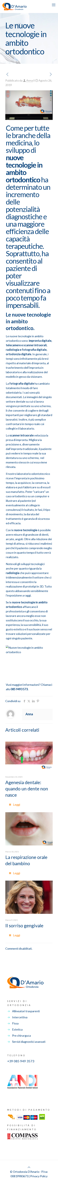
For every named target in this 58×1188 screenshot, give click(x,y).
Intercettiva (19, 1017)
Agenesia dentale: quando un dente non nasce (26, 788)
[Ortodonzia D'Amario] (14, 6)
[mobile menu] (53, 5)
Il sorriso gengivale (24, 925)
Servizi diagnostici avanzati (28, 1041)
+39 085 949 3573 (20, 1061)
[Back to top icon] (29, 1167)
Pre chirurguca (21, 1035)
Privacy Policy (39, 1176)
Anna (29, 80)
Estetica (17, 1029)
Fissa (15, 1023)
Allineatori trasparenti (26, 1011)
